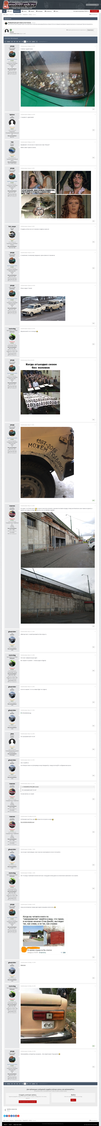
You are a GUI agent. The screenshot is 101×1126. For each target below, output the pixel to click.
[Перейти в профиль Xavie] (7, 31)
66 (17, 41)
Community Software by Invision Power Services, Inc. (53, 1123)
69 (24, 41)
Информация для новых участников (19, 22)
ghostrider (12, 632)
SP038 (12, 46)
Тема (10, 1124)
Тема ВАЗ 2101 (89, 1124)
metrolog (12, 329)
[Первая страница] (5, 42)
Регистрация (94, 11)
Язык (5, 1124)
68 (22, 41)
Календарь (40, 11)
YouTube (12, 526)
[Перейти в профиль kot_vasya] (12, 234)
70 (27, 41)
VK (12, 67)
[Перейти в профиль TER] (12, 150)
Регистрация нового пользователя (27, 1101)
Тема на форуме (12, 71)
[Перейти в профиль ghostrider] (12, 639)
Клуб (10, 11)
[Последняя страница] (37, 42)
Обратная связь (17, 1124)
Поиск (56, 11)
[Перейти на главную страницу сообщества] (4, 11)
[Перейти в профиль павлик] (12, 514)
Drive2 (12, 66)
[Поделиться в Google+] (9, 1116)
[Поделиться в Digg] (11, 1116)
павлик (12, 506)
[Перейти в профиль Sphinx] (12, 122)
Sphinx (12, 115)
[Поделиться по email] (16, 1116)
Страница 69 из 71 (43, 41)
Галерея (32, 11)
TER (12, 142)
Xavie (18, 33)
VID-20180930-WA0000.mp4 (27, 822)
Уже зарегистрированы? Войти (80, 11)
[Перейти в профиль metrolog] (12, 336)
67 (19, 41)
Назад (8, 41)
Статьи (25, 11)
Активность (49, 11)
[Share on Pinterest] (18, 1116)
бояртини (23, 965)
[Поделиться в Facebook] (7, 1116)
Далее (33, 41)
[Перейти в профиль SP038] (6, 23)
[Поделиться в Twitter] (5, 1116)
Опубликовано (28, 46)
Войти (73, 1100)
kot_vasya (12, 226)
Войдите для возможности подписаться (77, 30)
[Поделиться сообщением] (95, 46)
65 (14, 41)
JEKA (12, 734)
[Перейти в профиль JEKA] (12, 742)
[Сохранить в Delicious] (14, 1116)
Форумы (18, 11)
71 (30, 41)
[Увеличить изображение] (56, 194)
